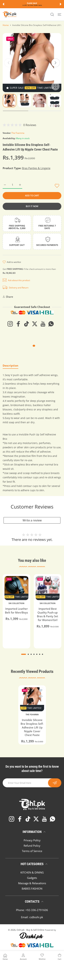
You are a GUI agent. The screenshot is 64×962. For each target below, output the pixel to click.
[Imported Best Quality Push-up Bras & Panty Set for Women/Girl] (48, 588)
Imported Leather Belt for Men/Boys (16, 610)
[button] (3, 4)
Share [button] (9, 296)
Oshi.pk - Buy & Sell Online (30, 929)
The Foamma (17, 132)
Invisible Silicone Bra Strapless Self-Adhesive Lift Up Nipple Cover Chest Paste (32, 727)
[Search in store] (52, 14)
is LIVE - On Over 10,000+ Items (32, 5)
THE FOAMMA (32, 714)
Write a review (32, 520)
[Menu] (59, 14)
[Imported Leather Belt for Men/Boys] (16, 588)
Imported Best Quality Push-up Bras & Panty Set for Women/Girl (47, 614)
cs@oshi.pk (36, 917)
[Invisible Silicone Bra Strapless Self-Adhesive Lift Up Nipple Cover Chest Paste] (32, 699)
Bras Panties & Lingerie (36, 168)
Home (6, 25)
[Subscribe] (54, 782)
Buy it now (32, 206)
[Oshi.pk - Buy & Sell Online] (10, 14)
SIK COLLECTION (16, 603)
